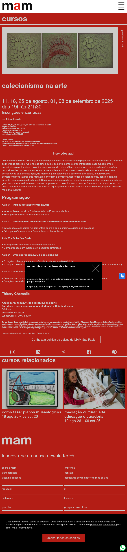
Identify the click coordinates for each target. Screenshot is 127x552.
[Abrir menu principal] (121, 6)
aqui (36, 286)
